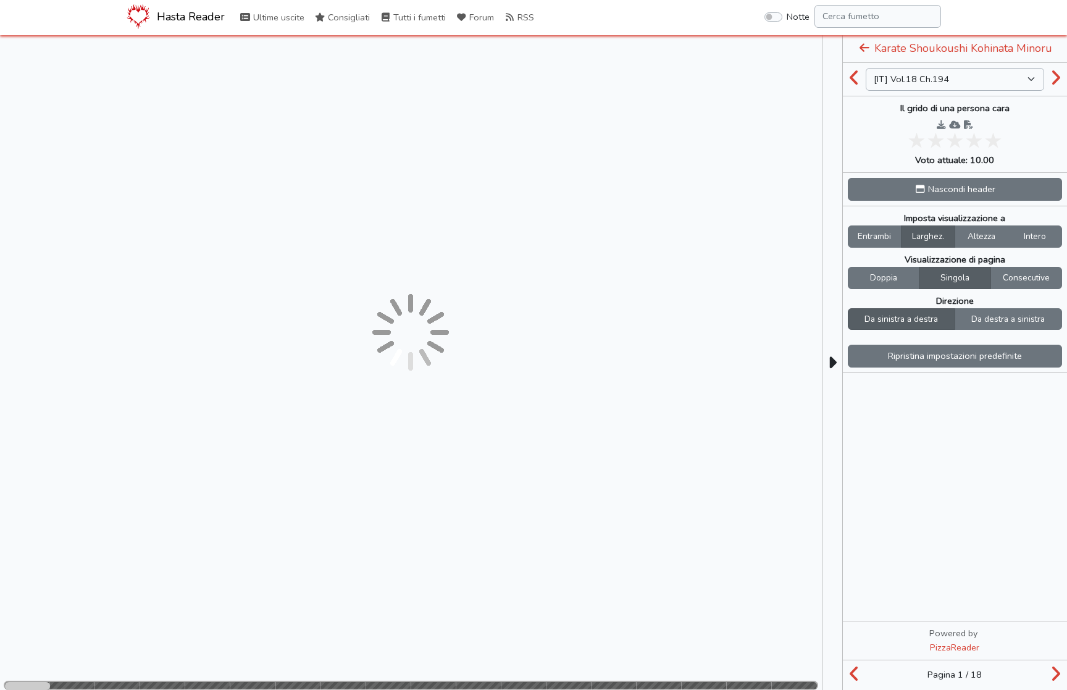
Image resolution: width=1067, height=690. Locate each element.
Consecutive (1026, 278)
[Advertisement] (954, 456)
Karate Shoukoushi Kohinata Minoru (961, 48)
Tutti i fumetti (418, 17)
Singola (954, 278)
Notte (798, 17)
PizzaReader (954, 647)
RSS (524, 17)
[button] (955, 189)
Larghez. (928, 236)
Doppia (883, 278)
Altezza (981, 236)
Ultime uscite (277, 17)
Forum (480, 17)
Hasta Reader (189, 16)
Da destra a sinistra (1008, 319)
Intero (1035, 236)
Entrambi (874, 236)
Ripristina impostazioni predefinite (955, 356)
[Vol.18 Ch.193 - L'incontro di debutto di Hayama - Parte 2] (854, 79)
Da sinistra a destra (901, 319)
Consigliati (347, 17)
